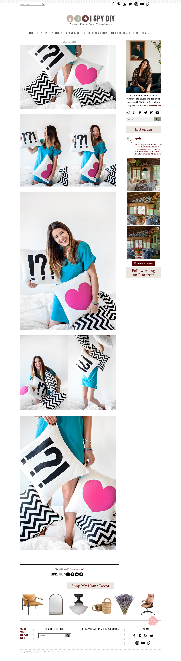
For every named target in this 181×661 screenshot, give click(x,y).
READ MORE (155, 105)
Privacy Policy (63, 652)
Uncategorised (69, 41)
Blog (136, 33)
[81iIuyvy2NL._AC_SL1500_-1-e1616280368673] (78, 614)
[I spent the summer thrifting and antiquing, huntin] (143, 174)
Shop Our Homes (98, 33)
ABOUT (23, 629)
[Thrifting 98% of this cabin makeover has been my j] (143, 208)
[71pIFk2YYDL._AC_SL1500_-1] (32, 614)
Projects (57, 33)
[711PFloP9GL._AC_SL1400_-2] (102, 613)
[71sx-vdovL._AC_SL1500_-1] (124, 614)
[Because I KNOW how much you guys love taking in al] (143, 242)
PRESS (23, 632)
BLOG (22, 638)
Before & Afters (75, 33)
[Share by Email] (68, 574)
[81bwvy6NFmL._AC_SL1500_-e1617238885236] (56, 613)
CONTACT (24, 635)
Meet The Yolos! (39, 33)
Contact (147, 33)
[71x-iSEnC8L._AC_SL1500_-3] (148, 614)
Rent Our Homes (120, 33)
